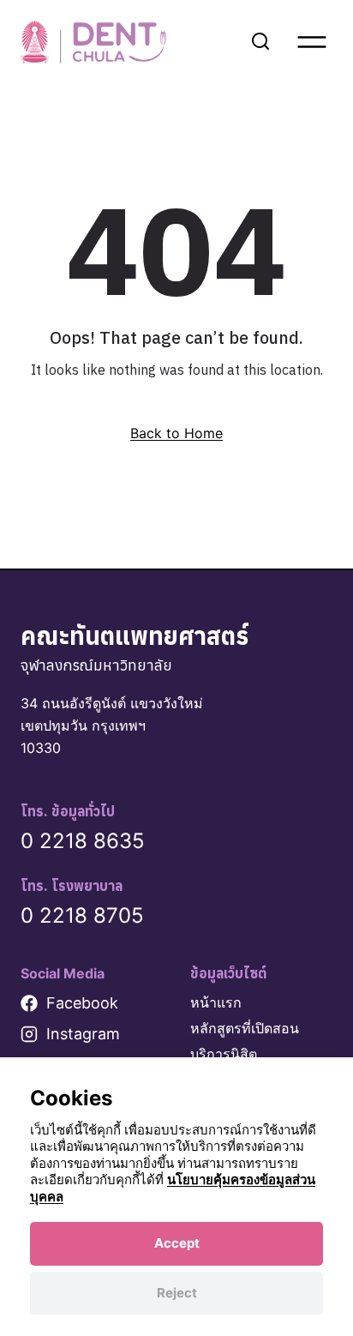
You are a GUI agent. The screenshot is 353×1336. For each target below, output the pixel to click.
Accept (177, 1243)
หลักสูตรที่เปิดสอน (244, 1028)
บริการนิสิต (223, 1053)
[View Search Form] (260, 42)
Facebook (82, 1003)
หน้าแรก (216, 1002)
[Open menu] (311, 42)
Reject (177, 1293)
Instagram (83, 1034)
